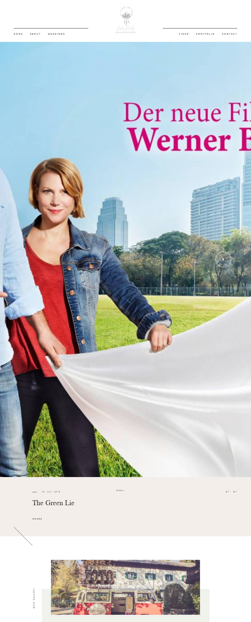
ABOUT (35, 34)
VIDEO (184, 34)
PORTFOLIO (205, 34)
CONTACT (229, 34)
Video (120, 490)
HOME (18, 34)
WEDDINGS (56, 34)
